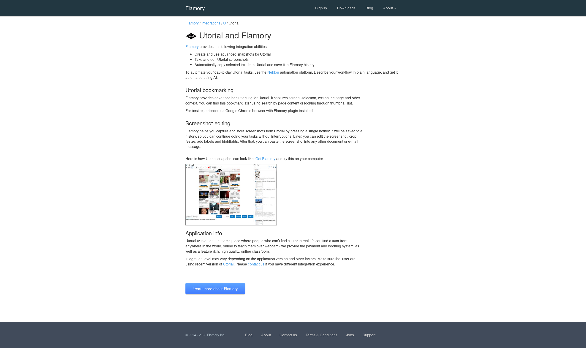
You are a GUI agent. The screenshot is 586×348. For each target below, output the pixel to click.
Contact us (288, 334)
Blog (369, 8)
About (388, 8)
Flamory (195, 7)
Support (369, 334)
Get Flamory (265, 158)
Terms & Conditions (321, 334)
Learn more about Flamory (215, 288)
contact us (256, 264)
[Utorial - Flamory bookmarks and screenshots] (274, 194)
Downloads (346, 8)
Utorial (228, 264)
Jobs (350, 334)
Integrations (210, 23)
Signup (321, 8)
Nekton (273, 72)
